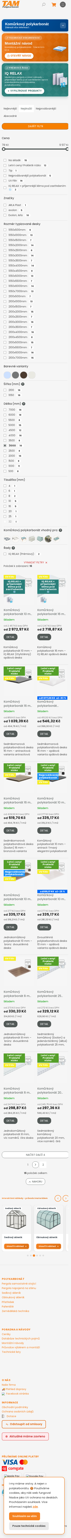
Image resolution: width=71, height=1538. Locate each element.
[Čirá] (7, 375)
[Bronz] (23, 375)
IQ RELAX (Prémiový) (24, 554)
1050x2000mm (21, 245)
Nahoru (37, 1181)
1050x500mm (20, 230)
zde (35, 1507)
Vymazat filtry (34, 562)
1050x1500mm (20, 240)
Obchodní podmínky (15, 1407)
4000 (15, 435)
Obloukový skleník (13, 1297)
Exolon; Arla (19, 215)
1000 (14, 466)
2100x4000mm (21, 332)
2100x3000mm (21, 322)
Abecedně (10, 116)
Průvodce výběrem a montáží (21, 1347)
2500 (14, 451)
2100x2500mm (20, 317)
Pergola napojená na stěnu (19, 1288)
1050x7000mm (21, 291)
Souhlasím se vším (24, 1516)
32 (13, 521)
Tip (12, 170)
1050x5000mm (21, 276)
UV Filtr (16, 180)
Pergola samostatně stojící (19, 1283)
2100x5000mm (21, 342)
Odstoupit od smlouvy (26, 1424)
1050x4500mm (21, 271)
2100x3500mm (20, 327)
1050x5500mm (20, 281)
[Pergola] (23, 539)
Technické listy (11, 1352)
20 (12, 511)
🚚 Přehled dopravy (14, 1389)
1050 (14, 395)
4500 (15, 430)
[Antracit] (15, 375)
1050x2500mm (20, 250)
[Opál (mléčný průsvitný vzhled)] (32, 375)
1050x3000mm (21, 255)
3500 (14, 440)
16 (12, 506)
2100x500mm (20, 296)
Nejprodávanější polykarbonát (30, 175)
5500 (14, 420)
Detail (11, 637)
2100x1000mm (21, 301)
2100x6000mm (21, 352)
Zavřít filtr (35, 126)
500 (14, 471)
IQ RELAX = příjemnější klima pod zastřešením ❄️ (37, 187)
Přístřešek (8, 1302)
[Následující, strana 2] (35, 1164)
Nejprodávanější (46, 108)
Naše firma (9, 1385)
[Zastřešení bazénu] (56, 539)
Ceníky (6, 1334)
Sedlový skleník (11, 1293)
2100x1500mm (20, 306)
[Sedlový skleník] (32, 539)
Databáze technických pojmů (21, 1338)
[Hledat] (43, 4)
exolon (15, 210)
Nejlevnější (10, 108)
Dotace (11, 1416)
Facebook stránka (17, 1393)
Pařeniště (8, 1306)
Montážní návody (13, 1343)
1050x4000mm (21, 265)
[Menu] (62, 4)
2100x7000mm (21, 358)
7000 (15, 410)
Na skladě (18, 160)
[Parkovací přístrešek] (48, 539)
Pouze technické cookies (29, 1526)
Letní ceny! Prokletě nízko (27, 165)
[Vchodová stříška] (15, 539)
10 (12, 501)
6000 (15, 415)
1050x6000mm (21, 286)
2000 (15, 456)
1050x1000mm (21, 235)
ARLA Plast (17, 205)
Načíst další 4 (35, 1155)
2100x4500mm (21, 337)
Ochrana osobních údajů (17, 1411)
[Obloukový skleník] (40, 539)
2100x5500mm (20, 347)
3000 (15, 445)
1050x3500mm (20, 260)
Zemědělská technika (15, 1311)
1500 (14, 461)
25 (12, 516)
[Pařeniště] (7, 539)
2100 (14, 390)
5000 (15, 425)
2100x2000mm (21, 311)
